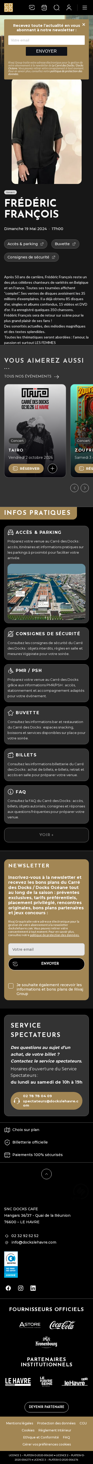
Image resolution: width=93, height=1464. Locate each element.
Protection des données (56, 1423)
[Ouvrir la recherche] (56, 7)
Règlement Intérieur (54, 1430)
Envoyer (46, 51)
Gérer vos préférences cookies (46, 1444)
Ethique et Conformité (41, 1437)
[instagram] (21, 1288)
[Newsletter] (32, 7)
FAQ (66, 1437)
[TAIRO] (35, 430)
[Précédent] (74, 488)
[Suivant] (85, 488)
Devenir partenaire (46, 1407)
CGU (83, 1423)
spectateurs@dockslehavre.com (50, 1103)
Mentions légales (19, 1423)
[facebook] (8, 1288)
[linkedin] (33, 1288)
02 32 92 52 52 (24, 1235)
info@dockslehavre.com (33, 1242)
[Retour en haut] (46, 1174)
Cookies (28, 1430)
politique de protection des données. (54, 935)
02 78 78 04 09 (37, 1096)
